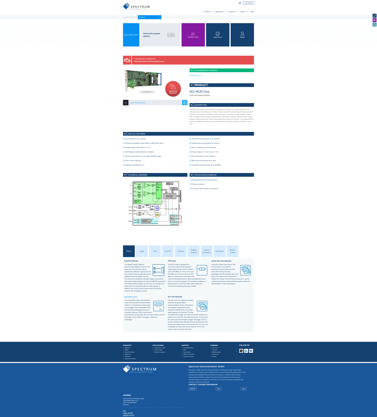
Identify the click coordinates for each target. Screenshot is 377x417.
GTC (124, 411)
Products (207, 12)
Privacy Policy (129, 415)
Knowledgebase (188, 348)
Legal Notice (128, 413)
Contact (214, 350)
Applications (219, 12)
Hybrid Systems (130, 352)
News (252, 12)
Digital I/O (128, 354)
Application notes (159, 348)
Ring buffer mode (130, 297)
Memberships (216, 352)
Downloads (186, 352)
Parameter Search (130, 358)
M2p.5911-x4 (196, 75)
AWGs (126, 350)
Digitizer (127, 348)
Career (214, 356)
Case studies (158, 350)
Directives (215, 354)
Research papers (159, 352)
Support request (188, 356)
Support (243, 12)
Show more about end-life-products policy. (149, 61)
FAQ (184, 350)
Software (127, 356)
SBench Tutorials (188, 354)
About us (215, 348)
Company (232, 12)
